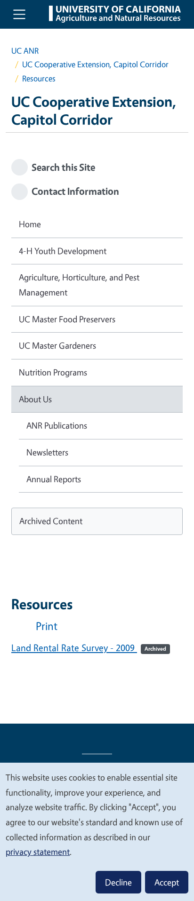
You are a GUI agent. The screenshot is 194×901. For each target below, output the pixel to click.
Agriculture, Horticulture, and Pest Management (79, 284)
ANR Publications (56, 425)
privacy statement (38, 851)
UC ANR (25, 51)
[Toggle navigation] (19, 14)
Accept (166, 882)
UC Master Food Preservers (67, 319)
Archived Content (50, 520)
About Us (35, 399)
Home (30, 224)
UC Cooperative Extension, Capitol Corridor (95, 64)
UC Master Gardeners (57, 345)
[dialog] (97, 831)
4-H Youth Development (62, 250)
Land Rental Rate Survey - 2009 (88, 648)
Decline (118, 882)
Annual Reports (53, 479)
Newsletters (47, 452)
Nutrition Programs (53, 372)
